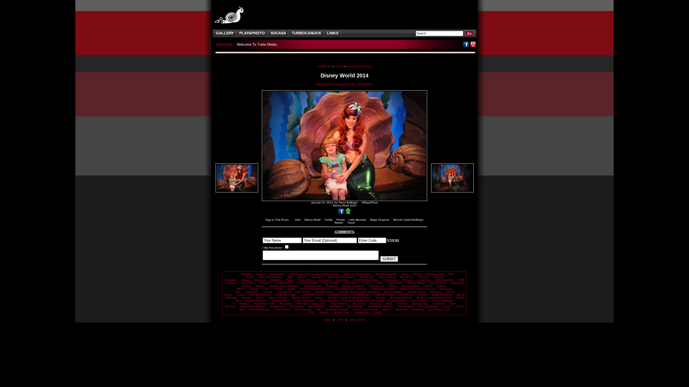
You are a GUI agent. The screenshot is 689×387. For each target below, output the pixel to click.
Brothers (276, 279)
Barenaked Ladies (271, 276)
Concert (266, 282)
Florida (341, 219)
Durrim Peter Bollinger (284, 285)
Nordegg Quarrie (401, 297)
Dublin (260, 285)
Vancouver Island (336, 309)
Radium (244, 303)
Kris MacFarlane (260, 294)
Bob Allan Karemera (341, 276)
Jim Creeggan (393, 291)
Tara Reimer (406, 306)
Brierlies (260, 279)
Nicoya (380, 297)
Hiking (362, 288)
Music (319, 297)
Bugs (290, 279)
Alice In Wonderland (357, 274)
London (422, 294)
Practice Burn (398, 300)
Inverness (251, 291)
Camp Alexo (306, 279)
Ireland (267, 291)
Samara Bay (420, 303)
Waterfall (401, 309)
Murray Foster (301, 297)
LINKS (332, 33)
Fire (266, 288)
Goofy (291, 288)
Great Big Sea (344, 288)
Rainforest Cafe (264, 303)
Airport (260, 274)
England (331, 285)
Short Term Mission (253, 306)
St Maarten (277, 306)
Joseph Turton (416, 291)
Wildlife (324, 312)
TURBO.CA (325, 66)
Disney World (312, 219)
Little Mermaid (358, 219)
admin (327, 319)
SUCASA (278, 33)
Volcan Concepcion (365, 309)
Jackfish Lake (324, 291)
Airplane (246, 274)
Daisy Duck (395, 282)
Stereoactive (316, 306)
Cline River (248, 282)
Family (329, 219)
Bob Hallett (367, 276)
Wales (387, 309)
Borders (424, 276)
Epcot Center (410, 285)
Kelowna (436, 291)
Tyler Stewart (303, 309)
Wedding (418, 309)
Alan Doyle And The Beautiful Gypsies (314, 274)
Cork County (330, 282)
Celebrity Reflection (366, 279)
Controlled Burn (307, 282)
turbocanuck (358, 319)
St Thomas (296, 306)
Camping (325, 279)
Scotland (439, 303)
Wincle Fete (341, 312)
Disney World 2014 (358, 66)
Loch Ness (406, 294)
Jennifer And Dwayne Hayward (359, 291)
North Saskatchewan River (434, 297)
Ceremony (390, 279)
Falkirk (428, 285)
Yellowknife (361, 312)
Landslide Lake (338, 294)
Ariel (298, 219)
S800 (388, 303)
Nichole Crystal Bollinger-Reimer (349, 297)
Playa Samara (328, 300)
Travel (339, 66)
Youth (377, 312)
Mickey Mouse (278, 297)
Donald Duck (438, 282)
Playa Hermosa (304, 300)
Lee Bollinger (361, 294)
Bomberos (407, 276)
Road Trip (359, 303)
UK (318, 309)
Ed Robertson (313, 285)
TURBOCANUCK (306, 33)
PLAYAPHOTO (252, 33)
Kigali (241, 294)
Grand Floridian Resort (315, 288)
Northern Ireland (256, 300)
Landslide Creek (312, 294)
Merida (246, 297)
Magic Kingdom (380, 219)
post (340, 319)
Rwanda (375, 303)
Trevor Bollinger (259, 309)
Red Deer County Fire (311, 303)
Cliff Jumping (444, 279)
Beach (302, 276)
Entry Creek (376, 285)
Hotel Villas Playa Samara (417, 288)
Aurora (417, 274)
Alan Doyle (277, 274)
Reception (286, 303)
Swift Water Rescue (380, 306)
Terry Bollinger (428, 306)
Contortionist (284, 282)
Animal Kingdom (386, 274)
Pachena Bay (280, 300)
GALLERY (225, 33)
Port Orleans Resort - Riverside (363, 300)
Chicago (407, 279)
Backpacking (435, 274)
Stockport (336, 306)
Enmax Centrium (353, 285)
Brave (246, 279)
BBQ (290, 276)
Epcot (393, 285)
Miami (260, 297)
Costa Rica (350, 282)
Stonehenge (355, 306)
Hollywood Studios (383, 288)
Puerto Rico (419, 300)
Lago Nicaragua (286, 294)
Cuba (379, 282)
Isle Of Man (303, 291)
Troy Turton (282, 309)
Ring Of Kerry (339, 303)
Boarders (317, 276)
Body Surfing (387, 276)
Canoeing (342, 279)
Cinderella (424, 279)
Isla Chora (284, 291)
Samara (402, 303)
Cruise (367, 282)
